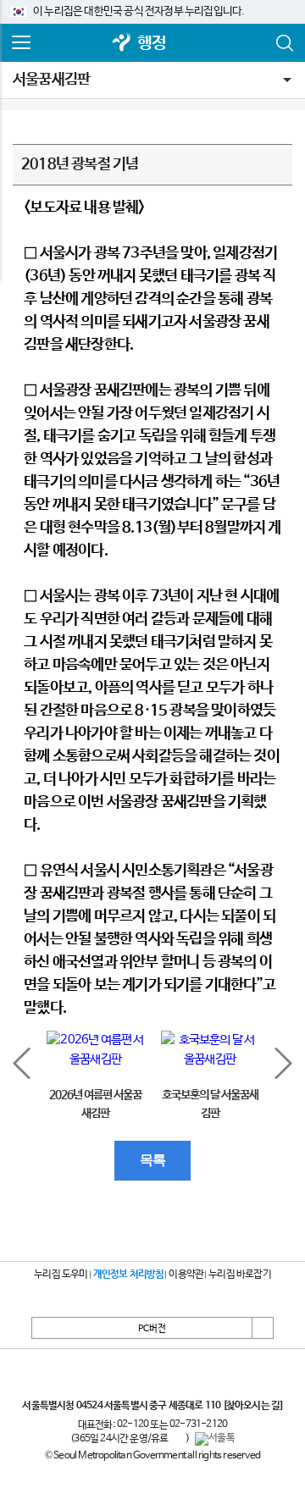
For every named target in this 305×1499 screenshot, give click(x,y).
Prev (21, 1063)
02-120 (132, 1424)
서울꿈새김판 (51, 79)
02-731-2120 (198, 1424)
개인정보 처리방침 (128, 1275)
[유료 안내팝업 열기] (177, 1439)
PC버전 (152, 1329)
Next (283, 1063)
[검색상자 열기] (284, 43)
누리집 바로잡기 (239, 1275)
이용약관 (186, 1275)
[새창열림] (122, 44)
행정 (151, 43)
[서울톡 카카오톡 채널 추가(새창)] (215, 1439)
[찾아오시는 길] (253, 1406)
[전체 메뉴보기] (21, 43)
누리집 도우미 (60, 1275)
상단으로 (263, 1328)
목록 (152, 1160)
